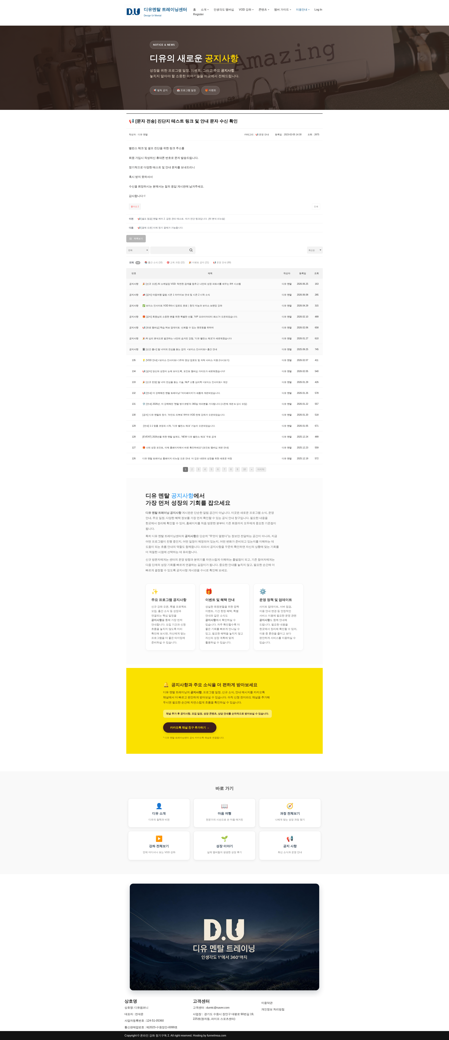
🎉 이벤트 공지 (199, 262)
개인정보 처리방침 (272, 1009)
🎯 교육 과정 (176, 262)
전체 (134, 262)
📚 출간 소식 (153, 262)
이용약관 (267, 1002)
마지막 (260, 469)
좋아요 (135, 206)
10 (244, 469)
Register (198, 14)
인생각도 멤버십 (224, 9)
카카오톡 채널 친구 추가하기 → (189, 727)
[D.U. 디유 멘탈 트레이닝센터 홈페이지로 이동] (224, 937)
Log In (318, 9)
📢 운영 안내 (222, 262)
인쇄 (316, 206)
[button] (208, 9)
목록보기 (138, 238)
